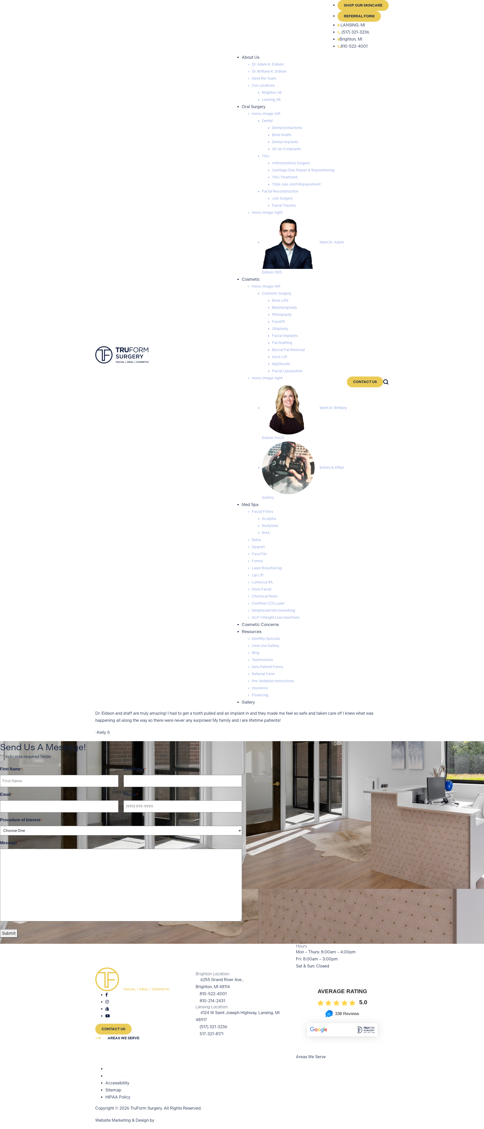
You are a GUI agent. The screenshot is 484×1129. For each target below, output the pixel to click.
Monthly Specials (266, 639)
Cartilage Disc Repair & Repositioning (303, 170)
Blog (255, 653)
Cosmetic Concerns (260, 624)
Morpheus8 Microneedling (273, 610)
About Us (250, 57)
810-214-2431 (212, 1000)
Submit (9, 933)
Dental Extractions (287, 128)
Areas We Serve (123, 1038)
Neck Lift (279, 357)
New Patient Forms (267, 667)
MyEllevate (281, 364)
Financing (260, 695)
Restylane (270, 526)
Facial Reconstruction (280, 191)
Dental (267, 121)
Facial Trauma (284, 205)
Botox (256, 540)
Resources (251, 631)
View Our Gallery (265, 646)
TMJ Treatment (284, 177)
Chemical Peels (265, 596)
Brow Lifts (280, 300)
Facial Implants (285, 336)
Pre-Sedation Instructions (273, 681)
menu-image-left (266, 114)
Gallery (248, 702)
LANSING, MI (353, 25)
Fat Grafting (282, 343)
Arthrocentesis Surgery (291, 163)
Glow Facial (261, 589)
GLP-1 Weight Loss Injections (275, 617)
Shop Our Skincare (363, 5)
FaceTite (259, 554)
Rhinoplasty (282, 314)
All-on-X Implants (286, 149)
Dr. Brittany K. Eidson (269, 71)
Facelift (278, 322)
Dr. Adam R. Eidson (268, 64)
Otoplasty (280, 329)
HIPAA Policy (117, 1097)
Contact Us (365, 382)
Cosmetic (251, 279)
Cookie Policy (118, 1076)
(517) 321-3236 (355, 32)
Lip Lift (257, 575)
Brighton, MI (351, 39)
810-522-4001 (354, 46)
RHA (266, 533)
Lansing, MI (271, 100)
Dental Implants (285, 142)
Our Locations (263, 85)
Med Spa (250, 504)
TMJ (265, 156)
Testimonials (262, 660)
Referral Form (359, 16)
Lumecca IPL (262, 582)
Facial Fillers (262, 512)
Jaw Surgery (282, 198)
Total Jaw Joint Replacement (296, 184)
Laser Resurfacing (267, 568)
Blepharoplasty (284, 307)
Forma (257, 561)
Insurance (260, 688)
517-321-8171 (211, 1033)
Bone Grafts (281, 135)
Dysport (258, 547)
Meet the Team (264, 78)
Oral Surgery (253, 106)
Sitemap (113, 1090)
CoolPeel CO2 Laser (268, 603)
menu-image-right (267, 212)
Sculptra (269, 519)
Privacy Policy (119, 1069)
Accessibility (117, 1083)
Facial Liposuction (287, 371)
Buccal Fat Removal (288, 350)
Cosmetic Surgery (276, 293)
